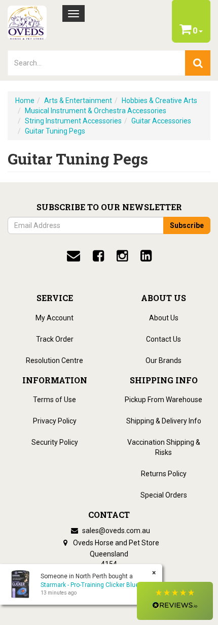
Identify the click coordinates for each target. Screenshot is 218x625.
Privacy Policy (55, 421)
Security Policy (54, 442)
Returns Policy (164, 474)
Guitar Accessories (161, 121)
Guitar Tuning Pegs (55, 131)
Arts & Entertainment (78, 100)
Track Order (55, 339)
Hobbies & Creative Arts (159, 100)
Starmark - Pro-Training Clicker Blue (90, 584)
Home (24, 100)
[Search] (197, 63)
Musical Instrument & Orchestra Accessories (95, 111)
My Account (54, 318)
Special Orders (163, 495)
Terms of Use (54, 400)
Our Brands (163, 360)
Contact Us (163, 339)
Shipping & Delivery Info (163, 421)
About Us (163, 318)
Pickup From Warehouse (163, 400)
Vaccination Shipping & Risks (163, 447)
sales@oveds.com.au (115, 531)
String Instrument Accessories (73, 121)
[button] (175, 601)
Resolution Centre (54, 360)
